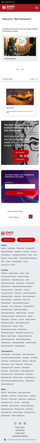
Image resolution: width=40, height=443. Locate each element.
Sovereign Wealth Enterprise (28, 258)
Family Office (17, 299)
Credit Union (17, 293)
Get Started (22, 152)
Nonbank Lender (6, 326)
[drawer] (37, 8)
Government (18, 306)
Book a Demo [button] (8, 240)
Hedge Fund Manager (7, 312)
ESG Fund (33, 361)
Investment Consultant (8, 316)
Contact (25, 261)
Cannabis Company (7, 289)
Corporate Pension (6, 293)
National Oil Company (7, 322)
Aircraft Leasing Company (9, 276)
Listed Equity (25, 367)
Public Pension (22, 329)
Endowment (17, 296)
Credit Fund (4, 361)
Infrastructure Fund (7, 367)
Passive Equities (14, 370)
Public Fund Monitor (7, 251)
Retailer (3, 336)
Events (30, 254)
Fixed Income (5, 364)
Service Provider (18, 377)
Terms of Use (5, 264)
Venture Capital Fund (7, 384)
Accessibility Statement (20, 436)
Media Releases (17, 261)
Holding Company (21, 312)
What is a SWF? (13, 258)
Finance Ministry (6, 303)
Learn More (22, 159)
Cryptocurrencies (23, 395)
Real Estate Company (7, 332)
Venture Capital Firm (7, 345)
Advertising (18, 251)
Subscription (11, 248)
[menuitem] (4, 248)
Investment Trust (21, 316)
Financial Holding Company (21, 303)
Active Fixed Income (28, 354)
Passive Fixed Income (27, 370)
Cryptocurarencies (15, 361)
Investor (30, 316)
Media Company (30, 319)
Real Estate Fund (6, 377)
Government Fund (6, 309)
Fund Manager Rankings (19, 254)
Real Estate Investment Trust (24, 332)
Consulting (26, 251)
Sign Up (20, 193)
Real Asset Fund (19, 374)
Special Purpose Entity (8, 339)
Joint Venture (5, 319)
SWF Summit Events (8, 2)
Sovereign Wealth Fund (25, 336)
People (21, 326)
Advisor (22, 273)
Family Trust (26, 299)
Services (3, 248)
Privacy (13, 264)
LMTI (2, 261)
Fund (11, 306)
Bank (27, 279)
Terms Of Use (20, 430)
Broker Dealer (30, 283)
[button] (31, 216)
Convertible (34, 357)
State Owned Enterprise (23, 339)
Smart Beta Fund (29, 377)
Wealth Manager (20, 345)
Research (4, 258)
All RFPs (3, 392)
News (35, 254)
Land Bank (14, 319)
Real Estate (29, 374)
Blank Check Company (8, 283)
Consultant (26, 357)
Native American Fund (22, 322)
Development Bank (7, 296)
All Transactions (6, 354)
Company (26, 289)
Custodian (32, 395)
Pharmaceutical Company (9, 329)
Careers (8, 261)
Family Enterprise (6, 299)
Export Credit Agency (29, 296)
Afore (27, 273)
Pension (15, 326)
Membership (20, 248)
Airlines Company (23, 276)
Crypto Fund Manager (29, 293)
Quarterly (33, 251)
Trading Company (31, 342)
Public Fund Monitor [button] (26, 240)
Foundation (4, 306)
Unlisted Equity (29, 380)
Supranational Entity (18, 342)
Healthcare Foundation (20, 309)
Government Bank (28, 306)
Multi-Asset (4, 370)
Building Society (6, 286)
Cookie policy (20, 433)
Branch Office (20, 283)
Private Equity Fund (7, 374)
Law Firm (21, 319)
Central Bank (18, 289)
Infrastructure (28, 364)
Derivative (25, 361)
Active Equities (16, 354)
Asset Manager (5, 279)
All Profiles (4, 273)
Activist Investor (13, 273)
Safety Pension (11, 336)
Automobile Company (18, 279)
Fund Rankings (5, 254)
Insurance (31, 312)
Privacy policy (20, 427)
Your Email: (9, 182)
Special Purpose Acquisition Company (12, 380)
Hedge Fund (19, 364)
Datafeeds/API (30, 248)
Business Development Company (22, 286)
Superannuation (6, 342)
